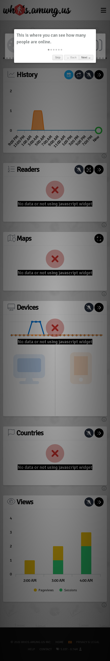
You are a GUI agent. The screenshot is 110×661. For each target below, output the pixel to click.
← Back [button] (72, 57)
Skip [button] (57, 57)
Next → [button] (86, 57)
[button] (48, 49)
